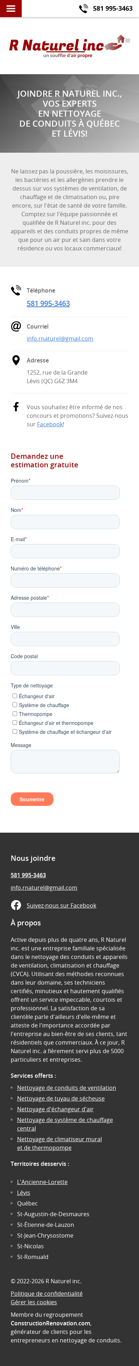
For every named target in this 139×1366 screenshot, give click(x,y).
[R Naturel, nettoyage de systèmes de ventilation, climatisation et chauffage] (69, 46)
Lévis (23, 1193)
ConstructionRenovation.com (50, 1323)
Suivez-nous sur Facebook (61, 905)
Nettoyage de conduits (66, 1088)
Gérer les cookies (34, 1302)
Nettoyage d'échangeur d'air (55, 1109)
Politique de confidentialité (47, 1294)
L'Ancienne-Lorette (42, 1182)
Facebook (50, 424)
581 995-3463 (48, 303)
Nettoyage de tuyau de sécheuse (61, 1098)
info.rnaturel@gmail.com (60, 338)
